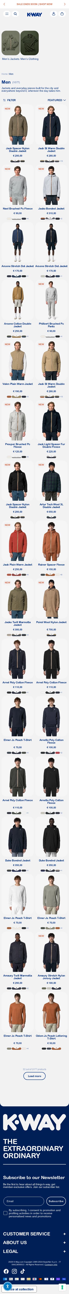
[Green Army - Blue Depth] (15, 161)
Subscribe (56, 1201)
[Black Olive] (23, 575)
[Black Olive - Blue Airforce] (23, 988)
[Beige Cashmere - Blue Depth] (57, 870)
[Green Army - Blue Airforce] (16, 635)
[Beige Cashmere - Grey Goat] (9, 635)
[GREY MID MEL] (16, 219)
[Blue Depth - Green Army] (49, 161)
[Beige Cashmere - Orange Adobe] (42, 397)
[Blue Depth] (23, 219)
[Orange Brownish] (9, 575)
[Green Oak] (50, 928)
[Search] (15, 14)
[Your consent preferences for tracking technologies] (62, 1287)
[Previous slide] (4, 4)
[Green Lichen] (44, 988)
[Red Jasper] (57, 753)
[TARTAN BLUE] (51, 517)
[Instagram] (14, 1271)
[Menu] (7, 14)
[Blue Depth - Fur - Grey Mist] (51, 457)
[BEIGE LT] (42, 276)
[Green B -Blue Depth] (9, 870)
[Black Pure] (57, 336)
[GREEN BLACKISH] (23, 692)
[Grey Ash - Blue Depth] (50, 219)
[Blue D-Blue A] (16, 988)
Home (5, 74)
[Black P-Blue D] (23, 870)
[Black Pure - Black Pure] (23, 276)
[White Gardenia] (9, 219)
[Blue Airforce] (9, 753)
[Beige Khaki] (16, 397)
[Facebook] (6, 1271)
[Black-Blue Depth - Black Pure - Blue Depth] (57, 219)
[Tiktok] (23, 1271)
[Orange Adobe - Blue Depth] (42, 219)
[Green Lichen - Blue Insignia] (23, 336)
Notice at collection (19, 1289)
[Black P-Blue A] (23, 635)
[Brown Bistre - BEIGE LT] (16, 336)
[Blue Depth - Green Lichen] (9, 336)
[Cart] (62, 14)
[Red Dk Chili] (16, 575)
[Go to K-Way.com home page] (34, 14)
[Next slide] (65, 4)
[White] (42, 692)
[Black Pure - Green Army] (22, 161)
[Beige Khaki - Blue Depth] (42, 161)
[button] (57, 100)
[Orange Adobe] (9, 397)
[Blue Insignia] (16, 276)
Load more (34, 1076)
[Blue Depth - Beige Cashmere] (57, 161)
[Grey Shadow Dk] (42, 575)
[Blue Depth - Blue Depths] (16, 870)
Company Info (51, 1264)
